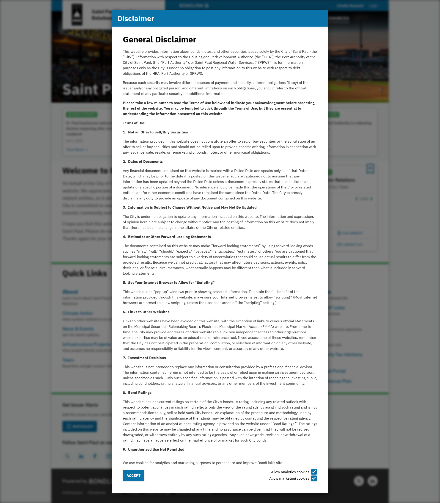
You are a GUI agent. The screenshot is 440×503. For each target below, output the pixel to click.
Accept (133, 475)
